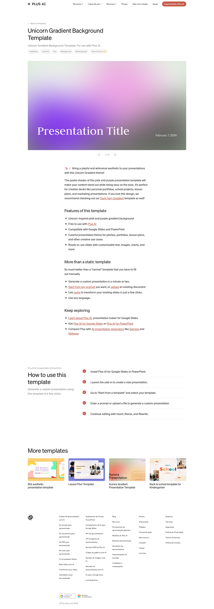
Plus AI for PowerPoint (120, 323)
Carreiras (169, 521)
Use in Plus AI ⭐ (99, 51)
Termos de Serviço (173, 537)
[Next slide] (114, 154)
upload (115, 287)
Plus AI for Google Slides (88, 323)
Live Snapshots (92, 580)
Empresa (169, 516)
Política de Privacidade (174, 532)
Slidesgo (73, 333)
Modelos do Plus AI (119, 535)
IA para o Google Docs (94, 574)
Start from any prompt (81, 287)
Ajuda (155, 4)
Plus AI (92, 224)
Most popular (81, 51)
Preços (124, 4)
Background (66, 51)
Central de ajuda (145, 532)
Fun (54, 51)
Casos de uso (94, 4)
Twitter (142, 548)
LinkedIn (142, 542)
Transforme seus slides (68, 569)
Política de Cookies (173, 542)
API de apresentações (94, 533)
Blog (114, 516)
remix (77, 292)
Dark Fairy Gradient (112, 198)
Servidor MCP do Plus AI (95, 547)
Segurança (170, 527)
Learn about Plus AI (80, 318)
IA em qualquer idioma (68, 559)
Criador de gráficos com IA (96, 552)
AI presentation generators (108, 329)
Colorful (45, 51)
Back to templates (38, 23)
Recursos (77, 4)
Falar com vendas (140, 4)
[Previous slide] (99, 154)
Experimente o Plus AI (174, 4)
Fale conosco (144, 537)
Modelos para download (121, 540)
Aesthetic (33, 51)
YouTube (142, 553)
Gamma (134, 329)
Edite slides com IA (66, 564)
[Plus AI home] (36, 4)
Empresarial (143, 521)
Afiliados (142, 527)
